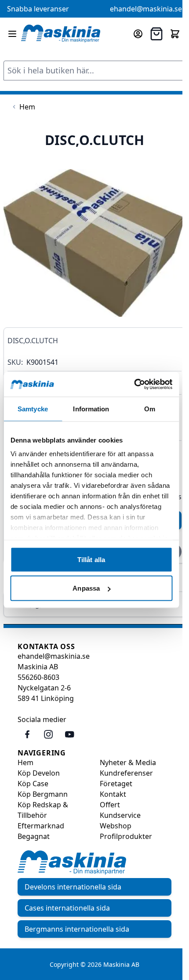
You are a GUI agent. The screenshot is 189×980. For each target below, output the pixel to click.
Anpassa (86, 588)
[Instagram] (48, 734)
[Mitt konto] (138, 34)
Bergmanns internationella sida (77, 929)
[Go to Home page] (60, 34)
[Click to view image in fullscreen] (94, 243)
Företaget (116, 783)
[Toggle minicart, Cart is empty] (175, 34)
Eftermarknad (41, 826)
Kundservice (120, 815)
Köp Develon (39, 773)
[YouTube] (69, 734)
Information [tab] (91, 408)
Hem (25, 762)
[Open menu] (12, 34)
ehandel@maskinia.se (146, 9)
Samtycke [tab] (33, 408)
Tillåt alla (91, 559)
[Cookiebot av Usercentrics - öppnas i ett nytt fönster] (133, 384)
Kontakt (113, 794)
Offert (110, 804)
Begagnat (34, 836)
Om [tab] (149, 408)
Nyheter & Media (128, 762)
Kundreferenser (126, 773)
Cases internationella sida (67, 908)
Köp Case (33, 783)
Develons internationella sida (73, 887)
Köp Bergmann (43, 794)
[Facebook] (27, 734)
